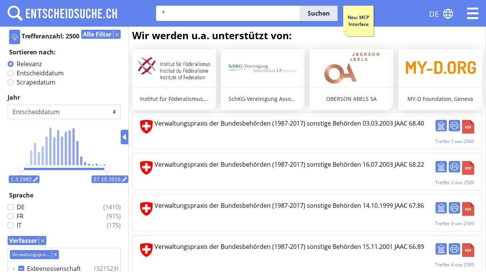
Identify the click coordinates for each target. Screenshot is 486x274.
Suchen (319, 13)
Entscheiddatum (40, 73)
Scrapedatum (36, 82)
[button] (472, 13)
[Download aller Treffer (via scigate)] (14, 37)
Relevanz (29, 64)
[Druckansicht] (454, 125)
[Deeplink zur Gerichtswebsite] (441, 125)
